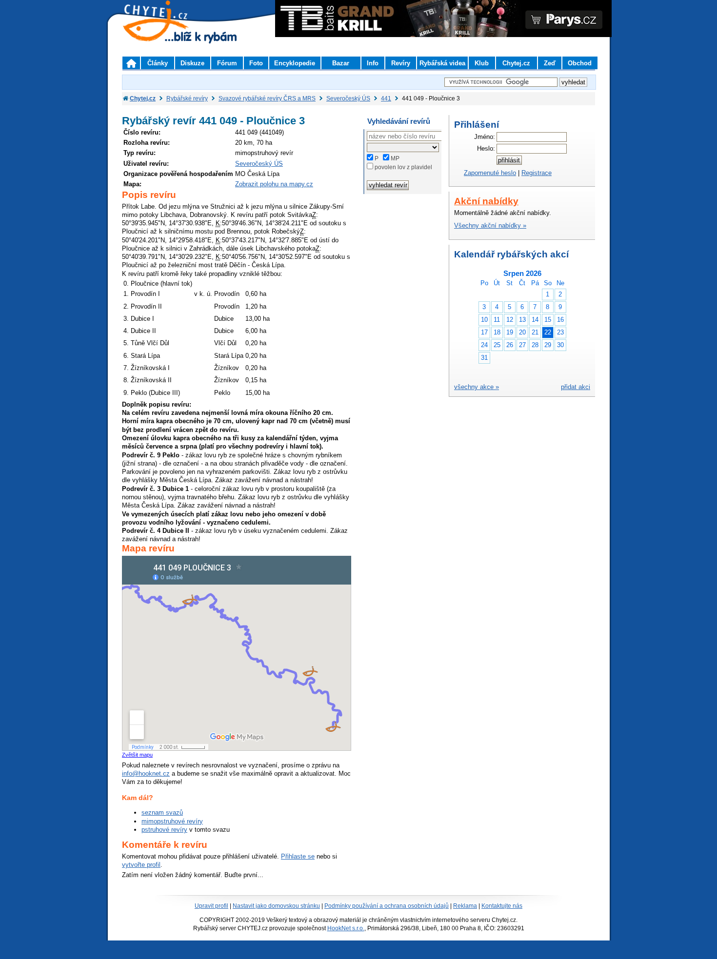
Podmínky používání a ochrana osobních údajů (386, 906)
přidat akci (575, 387)
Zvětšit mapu (137, 755)
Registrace (536, 172)
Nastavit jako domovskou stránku (276, 906)
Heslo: (486, 148)
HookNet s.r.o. (345, 928)
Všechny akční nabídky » (490, 225)
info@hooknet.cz (146, 773)
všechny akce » (476, 387)
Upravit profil (211, 906)
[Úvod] (131, 63)
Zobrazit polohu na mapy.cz (274, 184)
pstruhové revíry (164, 829)
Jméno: (484, 136)
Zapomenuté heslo (490, 172)
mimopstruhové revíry (172, 821)
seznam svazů (162, 812)
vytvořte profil (141, 864)
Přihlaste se (298, 856)
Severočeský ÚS (259, 163)
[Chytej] (164, 34)
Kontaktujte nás (501, 906)
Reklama (465, 906)
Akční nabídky (486, 201)
